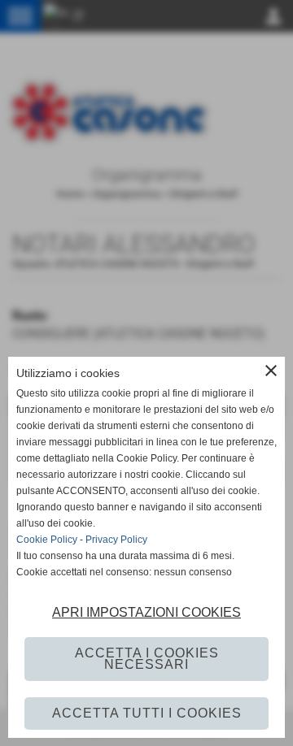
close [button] (271, 370)
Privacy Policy (116, 539)
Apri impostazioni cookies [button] (146, 612)
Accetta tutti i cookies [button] (147, 713)
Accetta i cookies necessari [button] (147, 658)
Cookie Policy (46, 539)
